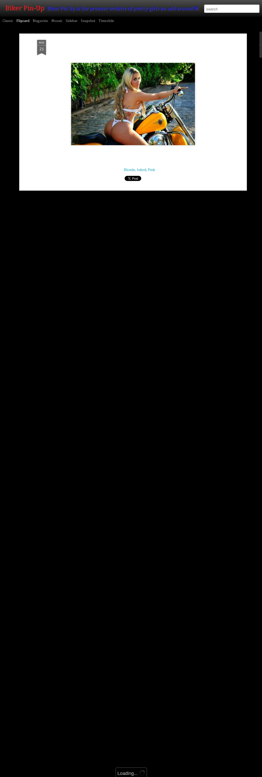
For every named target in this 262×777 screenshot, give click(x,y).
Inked (141, 170)
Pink (151, 170)
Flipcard (22, 21)
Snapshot (88, 21)
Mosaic (56, 21)
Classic (8, 21)
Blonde (129, 170)
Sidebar (72, 21)
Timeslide (106, 21)
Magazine (40, 21)
